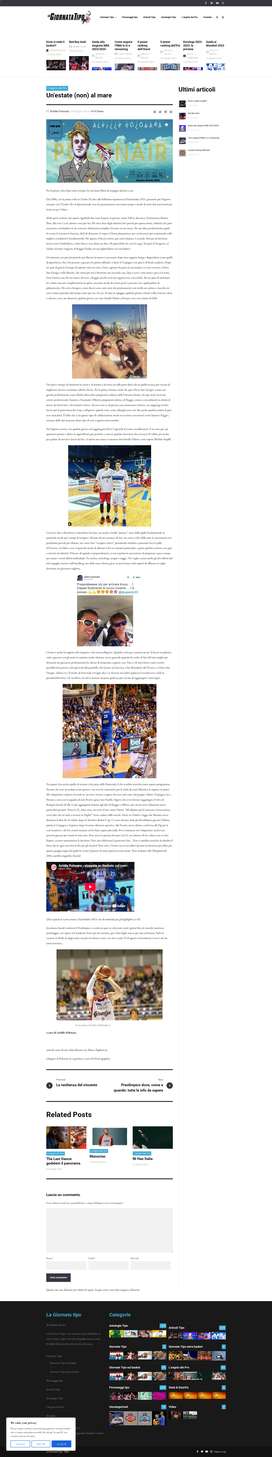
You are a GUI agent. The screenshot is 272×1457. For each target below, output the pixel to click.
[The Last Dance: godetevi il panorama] (176, 1376)
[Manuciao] (190, 1376)
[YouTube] (217, 3)
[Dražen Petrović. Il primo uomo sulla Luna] (131, 1396)
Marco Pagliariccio (192, 56)
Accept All (61, 1444)
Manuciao (97, 1156)
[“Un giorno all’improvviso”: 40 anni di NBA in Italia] (131, 1333)
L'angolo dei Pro (57, 88)
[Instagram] (223, 3)
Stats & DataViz (179, 1387)
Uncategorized (118, 1406)
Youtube (50, 1415)
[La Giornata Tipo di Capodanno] (176, 1355)
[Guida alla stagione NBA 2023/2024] (190, 1336)
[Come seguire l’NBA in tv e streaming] (116, 1418)
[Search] (217, 17)
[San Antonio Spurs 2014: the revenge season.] (145, 1333)
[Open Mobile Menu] (223, 17)
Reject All (41, 1444)
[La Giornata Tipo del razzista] (145, 1355)
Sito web (135, 1258)
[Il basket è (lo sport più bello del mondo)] (190, 1415)
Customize (20, 1444)
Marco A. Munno (100, 56)
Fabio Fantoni (125, 54)
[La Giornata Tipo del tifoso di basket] (159, 1355)
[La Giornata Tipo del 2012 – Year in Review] (219, 1355)
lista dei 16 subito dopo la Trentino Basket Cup (84, 820)
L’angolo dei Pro (55, 1407)
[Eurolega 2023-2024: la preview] (204, 1336)
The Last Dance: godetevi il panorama (63, 1161)
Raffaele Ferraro (58, 50)
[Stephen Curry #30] (159, 1333)
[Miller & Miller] (159, 1418)
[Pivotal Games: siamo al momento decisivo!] (176, 1395)
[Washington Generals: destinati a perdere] (116, 1333)
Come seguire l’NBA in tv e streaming (124, 45)
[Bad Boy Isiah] (116, 1396)
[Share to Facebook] (155, 111)
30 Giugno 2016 (80, 111)
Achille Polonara (59, 111)
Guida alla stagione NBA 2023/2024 (100, 45)
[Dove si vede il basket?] (176, 1336)
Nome (50, 1258)
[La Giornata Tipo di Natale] (190, 1355)
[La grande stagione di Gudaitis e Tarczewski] (204, 1395)
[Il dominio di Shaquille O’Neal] (159, 1396)
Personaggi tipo (54, 1380)
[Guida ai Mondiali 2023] (219, 1336)
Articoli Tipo (53, 1389)
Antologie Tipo (54, 1398)
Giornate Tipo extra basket (64, 1371)
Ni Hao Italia (143, 1159)
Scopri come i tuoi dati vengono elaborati (117, 1290)
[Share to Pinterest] (171, 111)
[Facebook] (206, 3)
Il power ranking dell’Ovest (144, 45)
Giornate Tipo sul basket (63, 1363)
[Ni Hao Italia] (204, 1376)
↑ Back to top (219, 1451)
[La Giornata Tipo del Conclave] (204, 1355)
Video (172, 1406)
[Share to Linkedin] (165, 111)
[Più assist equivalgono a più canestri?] (219, 1395)
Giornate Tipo (54, 1356)
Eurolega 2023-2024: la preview (193, 45)
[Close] (73, 1419)
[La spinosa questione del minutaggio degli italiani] (190, 1395)
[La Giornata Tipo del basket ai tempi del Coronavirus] (116, 1355)
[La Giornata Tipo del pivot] (131, 1355)
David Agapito (101, 1058)
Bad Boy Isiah (77, 41)
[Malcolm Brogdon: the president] (145, 1396)
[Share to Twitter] (160, 111)
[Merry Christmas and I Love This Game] (176, 1415)
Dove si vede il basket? (197, 101)
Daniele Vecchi (80, 46)
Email (91, 1258)
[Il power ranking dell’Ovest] (131, 1418)
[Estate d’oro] (219, 1376)
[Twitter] (211, 3)
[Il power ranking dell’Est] (145, 1418)
